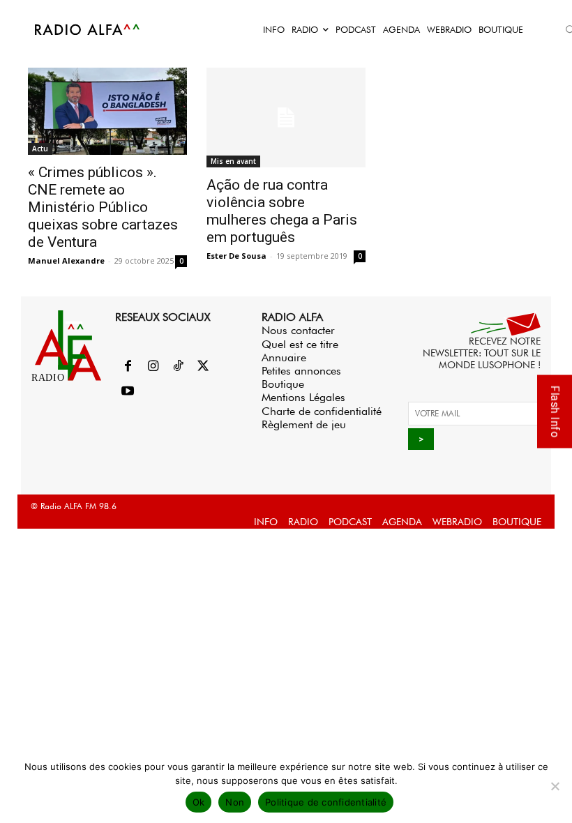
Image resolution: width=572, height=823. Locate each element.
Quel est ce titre (300, 344)
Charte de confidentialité (322, 411)
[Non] (555, 786)
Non (234, 802)
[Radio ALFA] (88, 29)
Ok (199, 802)
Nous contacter (298, 330)
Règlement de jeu (304, 424)
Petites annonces (301, 370)
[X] (203, 366)
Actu (40, 148)
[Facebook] (127, 366)
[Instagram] (152, 366)
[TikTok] (177, 366)
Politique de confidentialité (325, 802)
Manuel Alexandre (66, 260)
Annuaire (284, 357)
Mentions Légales (303, 397)
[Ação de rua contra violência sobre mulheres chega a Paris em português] (286, 117)
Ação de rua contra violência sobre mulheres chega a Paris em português (281, 211)
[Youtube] (127, 392)
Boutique (283, 384)
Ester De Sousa (236, 255)
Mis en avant (233, 161)
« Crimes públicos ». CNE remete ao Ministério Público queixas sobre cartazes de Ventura (103, 207)
